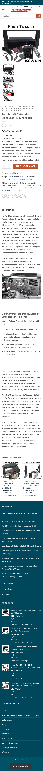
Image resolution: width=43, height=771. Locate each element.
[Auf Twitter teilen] (13, 196)
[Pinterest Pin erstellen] (21, 196)
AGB (4, 710)
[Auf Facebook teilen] (8, 196)
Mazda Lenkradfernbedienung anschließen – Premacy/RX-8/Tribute (20, 567)
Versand (9, 135)
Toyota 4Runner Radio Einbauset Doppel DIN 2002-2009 (31, 486)
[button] (3, 9)
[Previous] (1, 481)
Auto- (4, 583)
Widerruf (5, 752)
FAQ (4, 724)
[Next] (41, 481)
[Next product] (4, 125)
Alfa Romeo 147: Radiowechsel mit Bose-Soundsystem (18, 539)
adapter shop (12, 589)
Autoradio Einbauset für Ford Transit (14, 185)
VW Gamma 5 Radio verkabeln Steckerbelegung (21, 546)
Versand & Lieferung (10, 743)
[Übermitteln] (38, 16)
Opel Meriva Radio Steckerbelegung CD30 (19, 526)
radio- (4, 589)
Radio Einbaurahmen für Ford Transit (23, 188)
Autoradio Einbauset (18, 107)
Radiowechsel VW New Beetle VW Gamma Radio (19, 515)
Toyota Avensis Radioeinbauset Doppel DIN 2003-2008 (10, 486)
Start (4, 107)
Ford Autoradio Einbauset (18, 108)
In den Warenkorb (25, 166)
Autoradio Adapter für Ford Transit (23, 183)
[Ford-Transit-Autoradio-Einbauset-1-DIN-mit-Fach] (21, 43)
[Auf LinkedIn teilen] (25, 196)
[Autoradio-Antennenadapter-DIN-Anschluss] (8, 82)
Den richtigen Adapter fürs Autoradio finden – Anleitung (21, 552)
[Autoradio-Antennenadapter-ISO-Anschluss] (8, 95)
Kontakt (5, 733)
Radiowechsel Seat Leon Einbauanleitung (18, 521)
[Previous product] (8, 125)
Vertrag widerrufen (9, 747)
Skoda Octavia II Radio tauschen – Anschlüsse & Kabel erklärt (21, 559)
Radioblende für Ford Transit (11, 190)
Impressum (6, 729)
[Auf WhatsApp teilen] (4, 196)
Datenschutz (7, 720)
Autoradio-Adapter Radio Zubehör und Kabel (20, 715)
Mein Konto (7, 738)
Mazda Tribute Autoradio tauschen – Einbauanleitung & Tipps (17, 575)
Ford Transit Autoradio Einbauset (18, 110)
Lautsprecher (12, 583)
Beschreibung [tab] (8, 210)
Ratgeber (5, 594)
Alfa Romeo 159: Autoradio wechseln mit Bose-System (21, 532)
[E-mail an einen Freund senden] (17, 196)
